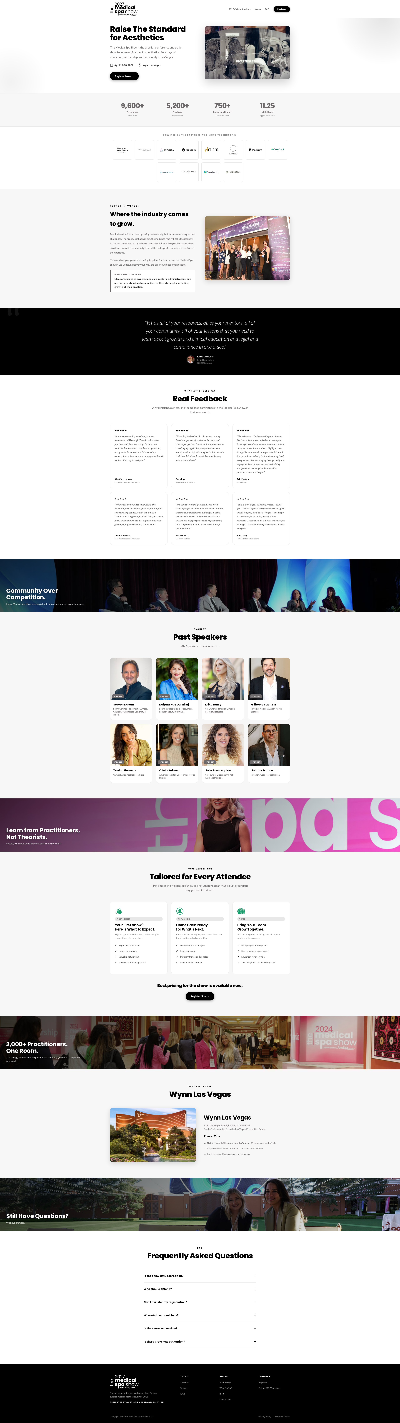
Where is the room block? (200, 1315)
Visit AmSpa (225, 1382)
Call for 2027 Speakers (269, 1388)
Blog (222, 1393)
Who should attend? (200, 1289)
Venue (258, 9)
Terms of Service (282, 1416)
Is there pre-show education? (200, 1341)
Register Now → (124, 76)
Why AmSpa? (226, 1388)
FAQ (267, 9)
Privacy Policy (264, 1416)
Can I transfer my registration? (200, 1302)
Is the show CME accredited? (200, 1276)
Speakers (185, 1382)
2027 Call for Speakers (240, 9)
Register (281, 9)
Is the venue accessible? (200, 1328)
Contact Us (225, 1399)
